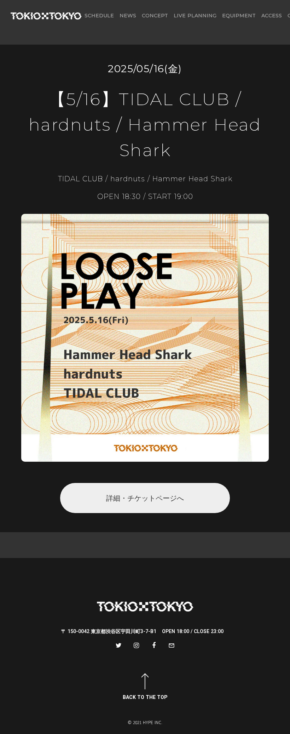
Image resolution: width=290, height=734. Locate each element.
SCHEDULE (99, 15)
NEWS (128, 15)
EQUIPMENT (239, 15)
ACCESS (271, 15)
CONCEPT (155, 15)
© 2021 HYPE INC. (145, 722)
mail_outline (171, 645)
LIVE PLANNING (195, 15)
